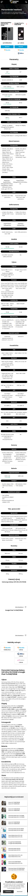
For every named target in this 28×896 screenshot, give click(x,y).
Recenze (7, 46)
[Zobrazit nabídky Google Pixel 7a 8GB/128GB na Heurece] (20, 49)
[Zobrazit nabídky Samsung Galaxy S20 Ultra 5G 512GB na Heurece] (7, 49)
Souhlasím (8, 891)
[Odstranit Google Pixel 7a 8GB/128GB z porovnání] (26, 24)
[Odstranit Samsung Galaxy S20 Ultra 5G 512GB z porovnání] (13, 24)
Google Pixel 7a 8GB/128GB (19, 23)
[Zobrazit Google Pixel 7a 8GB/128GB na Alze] (20, 53)
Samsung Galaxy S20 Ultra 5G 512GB (6, 24)
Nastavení (19, 891)
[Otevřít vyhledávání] (26, 2)
